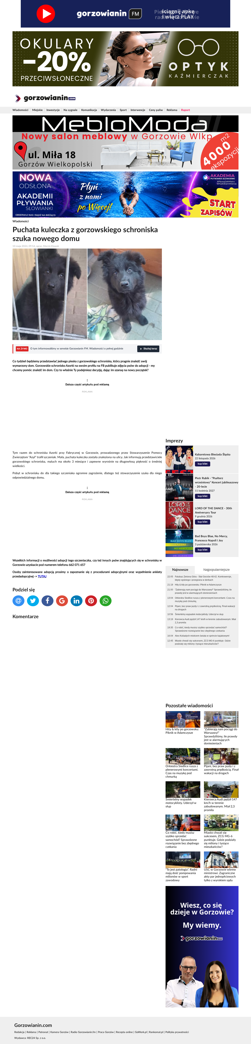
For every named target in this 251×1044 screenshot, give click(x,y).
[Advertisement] (87, 422)
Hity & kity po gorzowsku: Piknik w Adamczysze (198, 584)
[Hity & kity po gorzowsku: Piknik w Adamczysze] (183, 719)
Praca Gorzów (106, 1032)
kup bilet (202, 464)
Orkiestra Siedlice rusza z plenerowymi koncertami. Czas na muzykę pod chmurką (205, 600)
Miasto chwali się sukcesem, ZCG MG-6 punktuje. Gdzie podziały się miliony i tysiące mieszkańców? (203, 642)
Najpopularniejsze (216, 570)
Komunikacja (89, 110)
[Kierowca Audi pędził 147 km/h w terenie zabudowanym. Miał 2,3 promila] (221, 789)
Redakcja (19, 1032)
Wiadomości (20, 110)
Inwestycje (53, 110)
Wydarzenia (108, 110)
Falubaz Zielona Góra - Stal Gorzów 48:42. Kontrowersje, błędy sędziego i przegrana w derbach (203, 578)
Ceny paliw (156, 110)
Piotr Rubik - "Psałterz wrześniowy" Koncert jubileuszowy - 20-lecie (216, 482)
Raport (185, 110)
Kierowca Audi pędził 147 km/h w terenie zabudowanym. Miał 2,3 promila (205, 621)
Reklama (172, 110)
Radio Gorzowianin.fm (83, 1032)
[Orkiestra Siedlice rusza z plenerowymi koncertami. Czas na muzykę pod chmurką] (183, 756)
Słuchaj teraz (150, 349)
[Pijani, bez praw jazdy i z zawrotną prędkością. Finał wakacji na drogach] (221, 756)
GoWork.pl (141, 1032)
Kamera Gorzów (59, 1032)
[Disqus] (87, 671)
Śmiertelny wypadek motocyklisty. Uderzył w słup (199, 614)
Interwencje (138, 110)
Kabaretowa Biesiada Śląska (212, 454)
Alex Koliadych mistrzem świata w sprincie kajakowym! (202, 636)
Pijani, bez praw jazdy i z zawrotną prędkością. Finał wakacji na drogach (205, 608)
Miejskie (37, 110)
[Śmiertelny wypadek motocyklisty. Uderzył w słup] (183, 789)
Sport (123, 110)
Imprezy (174, 441)
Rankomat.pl (156, 1032)
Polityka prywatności (177, 1032)
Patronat (43, 1032)
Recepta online (124, 1032)
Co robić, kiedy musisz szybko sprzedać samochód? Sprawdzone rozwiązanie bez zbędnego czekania (201, 629)
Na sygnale (70, 110)
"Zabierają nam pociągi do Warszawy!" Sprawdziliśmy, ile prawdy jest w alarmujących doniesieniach (203, 591)
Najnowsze (180, 569)
